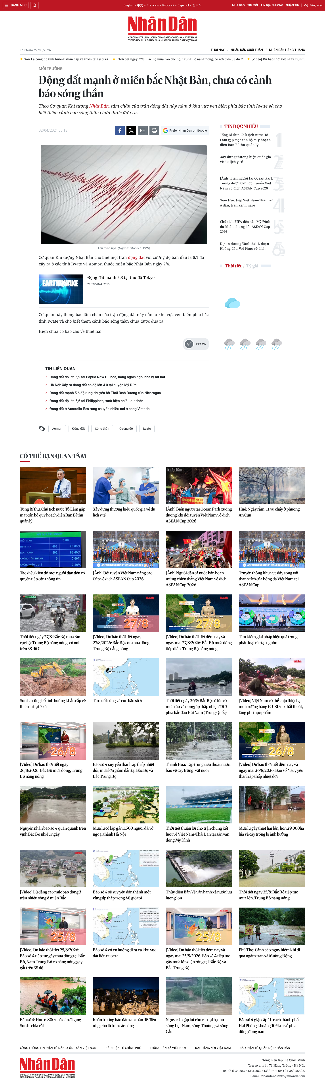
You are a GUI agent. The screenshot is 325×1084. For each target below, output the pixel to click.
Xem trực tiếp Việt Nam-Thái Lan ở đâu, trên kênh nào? (246, 202)
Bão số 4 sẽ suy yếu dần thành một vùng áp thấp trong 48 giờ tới (122, 894)
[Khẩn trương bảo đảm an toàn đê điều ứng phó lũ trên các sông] (126, 996)
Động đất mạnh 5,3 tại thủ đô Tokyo (121, 277)
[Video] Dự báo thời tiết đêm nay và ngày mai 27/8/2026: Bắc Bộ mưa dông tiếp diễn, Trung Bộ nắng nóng (199, 642)
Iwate (147, 428)
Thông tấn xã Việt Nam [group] (168, 1048)
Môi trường (51, 68)
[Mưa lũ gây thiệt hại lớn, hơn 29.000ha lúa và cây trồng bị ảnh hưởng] (272, 804)
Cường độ (126, 428)
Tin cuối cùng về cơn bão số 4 (117, 700)
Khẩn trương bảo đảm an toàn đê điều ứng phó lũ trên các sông (124, 1022)
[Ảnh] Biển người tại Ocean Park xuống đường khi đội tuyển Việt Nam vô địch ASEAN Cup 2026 (246, 183)
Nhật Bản (99, 106)
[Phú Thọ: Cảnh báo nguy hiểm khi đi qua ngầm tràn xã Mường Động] (272, 926)
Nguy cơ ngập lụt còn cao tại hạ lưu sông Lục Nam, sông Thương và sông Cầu (197, 1025)
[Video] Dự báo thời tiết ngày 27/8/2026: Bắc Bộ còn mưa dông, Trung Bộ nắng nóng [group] (227, 59)
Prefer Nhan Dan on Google (188, 130)
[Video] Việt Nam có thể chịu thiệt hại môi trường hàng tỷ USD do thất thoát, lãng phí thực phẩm (271, 706)
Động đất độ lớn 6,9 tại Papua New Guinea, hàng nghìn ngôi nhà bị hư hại (107, 377)
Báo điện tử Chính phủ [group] (123, 1048)
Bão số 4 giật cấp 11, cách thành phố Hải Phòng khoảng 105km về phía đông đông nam (269, 1025)
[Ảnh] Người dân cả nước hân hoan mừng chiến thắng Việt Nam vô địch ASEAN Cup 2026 (196, 578)
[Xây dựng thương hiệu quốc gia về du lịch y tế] (126, 485)
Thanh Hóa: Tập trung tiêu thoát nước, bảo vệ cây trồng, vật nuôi (198, 767)
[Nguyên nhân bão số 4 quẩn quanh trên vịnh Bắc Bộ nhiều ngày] (53, 804)
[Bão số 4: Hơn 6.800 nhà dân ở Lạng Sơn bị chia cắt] (53, 996)
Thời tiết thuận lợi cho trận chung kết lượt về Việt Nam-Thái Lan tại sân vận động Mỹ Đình (197, 834)
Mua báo (238, 5)
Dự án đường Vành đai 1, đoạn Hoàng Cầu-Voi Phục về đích (244, 246)
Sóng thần (102, 428)
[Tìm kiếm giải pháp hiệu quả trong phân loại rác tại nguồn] (272, 613)
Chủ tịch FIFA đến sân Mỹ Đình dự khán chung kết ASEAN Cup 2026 (245, 226)
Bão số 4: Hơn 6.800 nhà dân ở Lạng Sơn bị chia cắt (50, 1022)
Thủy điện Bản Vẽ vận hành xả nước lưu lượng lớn (199, 894)
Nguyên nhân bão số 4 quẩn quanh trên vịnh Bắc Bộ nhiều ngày (53, 831)
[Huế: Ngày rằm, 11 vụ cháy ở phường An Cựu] (272, 485)
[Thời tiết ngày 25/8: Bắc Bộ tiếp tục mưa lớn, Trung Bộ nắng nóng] (272, 868)
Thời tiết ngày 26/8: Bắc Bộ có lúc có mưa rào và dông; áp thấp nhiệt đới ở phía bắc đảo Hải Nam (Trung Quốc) (196, 706)
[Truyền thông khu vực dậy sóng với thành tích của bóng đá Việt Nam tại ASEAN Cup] (272, 549)
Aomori (57, 428)
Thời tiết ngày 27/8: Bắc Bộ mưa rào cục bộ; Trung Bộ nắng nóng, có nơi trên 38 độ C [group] (93, 59)
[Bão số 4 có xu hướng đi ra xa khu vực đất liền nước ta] (126, 926)
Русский (168, 5)
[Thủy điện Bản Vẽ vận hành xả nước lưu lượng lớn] (199, 868)
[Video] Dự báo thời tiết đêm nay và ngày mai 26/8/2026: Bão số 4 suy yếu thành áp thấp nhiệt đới (271, 770)
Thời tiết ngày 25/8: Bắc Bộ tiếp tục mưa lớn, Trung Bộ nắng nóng (268, 894)
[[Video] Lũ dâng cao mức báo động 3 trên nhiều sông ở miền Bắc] (53, 868)
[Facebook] (120, 130)
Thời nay (218, 50)
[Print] (154, 130)
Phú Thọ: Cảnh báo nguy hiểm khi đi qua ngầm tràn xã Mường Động (269, 952)
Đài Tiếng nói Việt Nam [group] (213, 1048)
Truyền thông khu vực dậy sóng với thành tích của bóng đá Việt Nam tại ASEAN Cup (269, 578)
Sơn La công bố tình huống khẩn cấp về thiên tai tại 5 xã (53, 703)
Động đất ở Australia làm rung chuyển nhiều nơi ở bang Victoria (100, 409)
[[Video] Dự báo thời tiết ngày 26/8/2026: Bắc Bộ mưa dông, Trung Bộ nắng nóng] (53, 741)
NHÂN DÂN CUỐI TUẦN (247, 50)
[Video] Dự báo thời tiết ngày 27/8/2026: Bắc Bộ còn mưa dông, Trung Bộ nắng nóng (121, 642)
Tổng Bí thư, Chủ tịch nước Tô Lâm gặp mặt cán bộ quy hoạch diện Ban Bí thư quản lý (245, 139)
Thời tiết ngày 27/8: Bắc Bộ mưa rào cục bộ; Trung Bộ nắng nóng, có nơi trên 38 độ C (50, 642)
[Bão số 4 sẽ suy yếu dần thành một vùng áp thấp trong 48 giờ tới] (126, 868)
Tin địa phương (272, 5)
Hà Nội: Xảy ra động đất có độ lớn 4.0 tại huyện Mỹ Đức (93, 385)
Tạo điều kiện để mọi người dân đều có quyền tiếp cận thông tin (52, 575)
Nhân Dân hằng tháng (287, 50)
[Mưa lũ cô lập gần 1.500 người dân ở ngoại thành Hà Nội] (126, 804)
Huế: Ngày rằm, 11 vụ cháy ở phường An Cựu (269, 512)
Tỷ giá (252, 266)
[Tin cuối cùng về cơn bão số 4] (126, 677)
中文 (140, 5)
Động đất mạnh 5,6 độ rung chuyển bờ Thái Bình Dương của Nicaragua (105, 393)
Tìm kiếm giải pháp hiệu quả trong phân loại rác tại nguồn (268, 639)
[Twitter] (131, 130)
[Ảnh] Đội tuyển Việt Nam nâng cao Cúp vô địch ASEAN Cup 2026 (123, 575)
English (129, 5)
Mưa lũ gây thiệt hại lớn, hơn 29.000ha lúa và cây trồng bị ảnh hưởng (271, 831)
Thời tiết (233, 266)
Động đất (78, 428)
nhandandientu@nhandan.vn (283, 1076)
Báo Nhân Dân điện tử (162, 29)
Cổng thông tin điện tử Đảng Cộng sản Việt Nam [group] (58, 1048)
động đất (136, 257)
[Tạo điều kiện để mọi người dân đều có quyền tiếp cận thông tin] (53, 549)
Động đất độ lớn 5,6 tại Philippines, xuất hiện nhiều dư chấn (96, 401)
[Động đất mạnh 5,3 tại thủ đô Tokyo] (61, 289)
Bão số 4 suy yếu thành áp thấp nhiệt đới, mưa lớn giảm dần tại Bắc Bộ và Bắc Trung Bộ (123, 770)
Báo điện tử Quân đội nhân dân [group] (265, 1048)
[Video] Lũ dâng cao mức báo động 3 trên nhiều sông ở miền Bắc (50, 894)
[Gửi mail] (143, 130)
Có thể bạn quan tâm (53, 456)
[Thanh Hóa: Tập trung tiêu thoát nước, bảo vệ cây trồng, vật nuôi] (199, 741)
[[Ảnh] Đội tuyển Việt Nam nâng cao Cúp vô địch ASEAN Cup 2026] (126, 549)
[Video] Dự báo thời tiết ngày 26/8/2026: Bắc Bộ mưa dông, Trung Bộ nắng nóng (51, 770)
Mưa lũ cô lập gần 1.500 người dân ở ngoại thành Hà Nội (123, 831)
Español (183, 5)
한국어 (197, 5)
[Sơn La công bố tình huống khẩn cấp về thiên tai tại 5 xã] (53, 677)
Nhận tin (292, 5)
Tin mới (252, 5)
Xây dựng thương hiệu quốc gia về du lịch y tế (245, 159)
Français (153, 5)
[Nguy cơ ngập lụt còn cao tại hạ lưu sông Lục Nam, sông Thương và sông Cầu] (199, 996)
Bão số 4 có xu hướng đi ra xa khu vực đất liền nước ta (124, 952)
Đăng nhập (316, 5)
